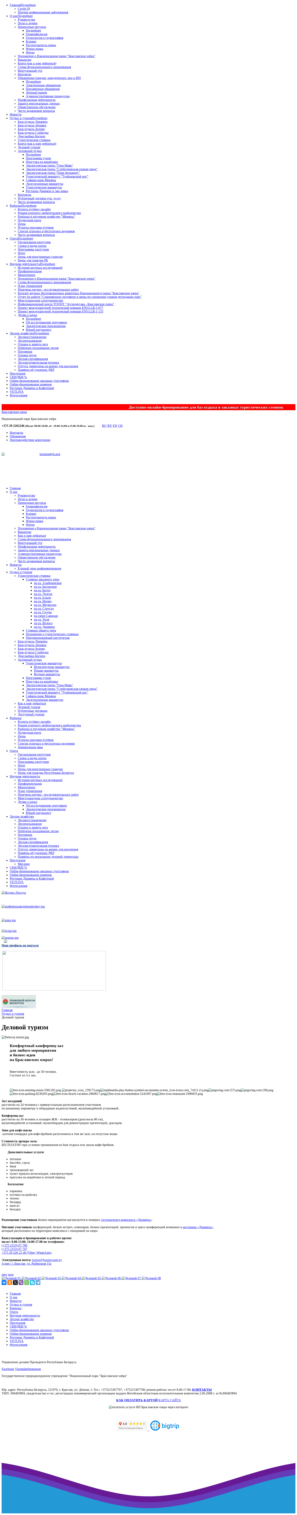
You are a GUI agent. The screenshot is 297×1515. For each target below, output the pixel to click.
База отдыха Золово (31, 129)
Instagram (34, 1369)
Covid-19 (24, 8)
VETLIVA (17, 391)
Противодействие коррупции (30, 440)
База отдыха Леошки (32, 125)
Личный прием (36, 92)
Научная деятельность (25, 264)
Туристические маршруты (44, 187)
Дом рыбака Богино (31, 136)
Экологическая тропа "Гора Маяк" (49, 165)
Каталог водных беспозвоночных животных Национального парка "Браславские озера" (78, 293)
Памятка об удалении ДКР (36, 370)
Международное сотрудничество (40, 300)
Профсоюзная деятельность (37, 100)
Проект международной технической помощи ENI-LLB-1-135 (60, 311)
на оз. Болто (42, 590)
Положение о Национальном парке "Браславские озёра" (56, 56)
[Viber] (21, 1282)
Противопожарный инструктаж (48, 637)
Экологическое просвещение (46, 326)
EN (115, 425)
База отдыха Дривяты (32, 121)
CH (120, 425)
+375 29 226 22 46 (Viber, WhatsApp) (26, 1252)
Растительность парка (41, 45)
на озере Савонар (46, 616)
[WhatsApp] (26, 1282)
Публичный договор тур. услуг (39, 198)
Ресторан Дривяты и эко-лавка (47, 191)
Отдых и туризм (21, 118)
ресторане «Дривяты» (198, 1227)
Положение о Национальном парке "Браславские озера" (56, 278)
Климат (31, 41)
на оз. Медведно (45, 605)
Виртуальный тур (30, 70)
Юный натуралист (38, 329)
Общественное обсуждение (37, 107)
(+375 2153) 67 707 (14, 1249)
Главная (15, 5)
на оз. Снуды (43, 612)
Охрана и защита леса (33, 344)
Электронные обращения (43, 85)
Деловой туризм (29, 147)
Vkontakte (21, 1369)
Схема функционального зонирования (44, 67)
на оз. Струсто (44, 608)
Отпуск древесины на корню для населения (48, 366)
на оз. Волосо (43, 623)
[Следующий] (58, 474)
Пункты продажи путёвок (36, 740)
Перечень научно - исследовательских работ (48, 289)
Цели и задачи (27, 23)
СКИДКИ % (18, 377)
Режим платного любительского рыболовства (49, 213)
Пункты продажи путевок (36, 227)
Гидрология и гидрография (44, 38)
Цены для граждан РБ (33, 260)
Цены (22, 224)
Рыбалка (15, 205)
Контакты (24, 74)
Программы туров (38, 158)
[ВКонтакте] (4, 1282)
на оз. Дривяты (44, 626)
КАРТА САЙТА (169, 1400)
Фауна (30, 52)
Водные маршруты (47, 674)
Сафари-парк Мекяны (41, 180)
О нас (14, 16)
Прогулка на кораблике (42, 162)
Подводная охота (29, 220)
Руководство (26, 19)
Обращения (18, 436)
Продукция (17, 373)
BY (109, 425)
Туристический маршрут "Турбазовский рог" (57, 176)
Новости (16, 114)
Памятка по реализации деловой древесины (48, 856)
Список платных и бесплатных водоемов (46, 231)
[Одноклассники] (9, 1282)
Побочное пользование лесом (38, 348)
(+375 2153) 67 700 (14, 1245)
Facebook (8, 1369)
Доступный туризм (31, 714)
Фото (21, 253)
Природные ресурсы (32, 27)
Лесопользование (30, 340)
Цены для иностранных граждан (40, 256)
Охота (14, 238)
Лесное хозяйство (22, 333)
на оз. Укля (41, 619)
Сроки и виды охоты (32, 245)
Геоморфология (36, 34)
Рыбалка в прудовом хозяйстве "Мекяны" (46, 216)
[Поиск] (98, 426)
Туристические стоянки (34, 140)
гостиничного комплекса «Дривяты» (126, 1220)
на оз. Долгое (43, 594)
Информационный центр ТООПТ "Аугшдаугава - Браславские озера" (66, 304)
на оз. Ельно (42, 597)
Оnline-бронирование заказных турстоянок (39, 380)
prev (4, 1274)
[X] (15, 1282)
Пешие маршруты (46, 670)
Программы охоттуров (33, 249)
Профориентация (30, 271)
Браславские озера (14, 412)
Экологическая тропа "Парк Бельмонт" (53, 173)
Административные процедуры (48, 96)
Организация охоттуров (34, 242)
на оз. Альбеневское (48, 583)
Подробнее (28, 5)
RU (104, 425)
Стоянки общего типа (41, 630)
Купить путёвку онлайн (34, 209)
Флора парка (34, 48)
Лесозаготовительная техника (38, 362)
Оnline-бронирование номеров (31, 384)
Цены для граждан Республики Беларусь (46, 772)
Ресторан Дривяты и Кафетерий (32, 388)
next (11, 1274)
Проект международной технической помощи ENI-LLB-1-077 (60, 307)
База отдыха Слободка (33, 132)
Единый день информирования (39, 568)
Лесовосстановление (32, 337)
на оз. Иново (43, 601)
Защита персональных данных (39, 103)
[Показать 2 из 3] (50, 469)
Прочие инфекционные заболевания (43, 12)
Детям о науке (27, 315)
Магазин (24, 864)
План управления (30, 286)
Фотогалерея (18, 395)
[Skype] (32, 1282)
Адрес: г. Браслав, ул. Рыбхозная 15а (26, 1263)
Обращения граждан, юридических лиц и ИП (49, 78)
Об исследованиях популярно (46, 322)
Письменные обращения (43, 89)
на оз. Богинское (45, 586)
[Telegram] (38, 1282)
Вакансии (24, 59)
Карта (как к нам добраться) (37, 63)
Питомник (25, 351)
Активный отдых (30, 151)
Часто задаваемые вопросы (36, 110)
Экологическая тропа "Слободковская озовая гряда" (62, 169)
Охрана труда (27, 355)
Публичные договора (32, 710)
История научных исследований (40, 267)
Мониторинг (27, 275)
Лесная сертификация (33, 359)
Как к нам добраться (32, 535)
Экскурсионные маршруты (44, 183)
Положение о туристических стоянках (52, 634)
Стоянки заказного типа (42, 579)
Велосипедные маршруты (52, 667)
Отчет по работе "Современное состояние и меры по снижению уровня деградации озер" (80, 297)
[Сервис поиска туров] (165, 1429)
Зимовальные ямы (30, 747)
